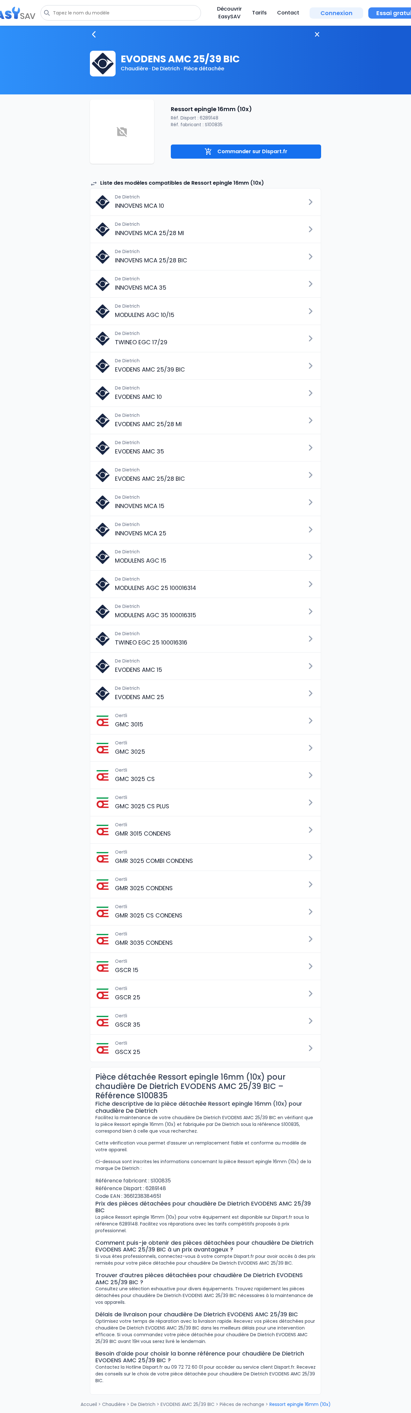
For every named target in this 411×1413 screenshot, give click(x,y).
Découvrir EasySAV (229, 12)
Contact (288, 12)
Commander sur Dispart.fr (252, 151)
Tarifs (259, 12)
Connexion (336, 13)
